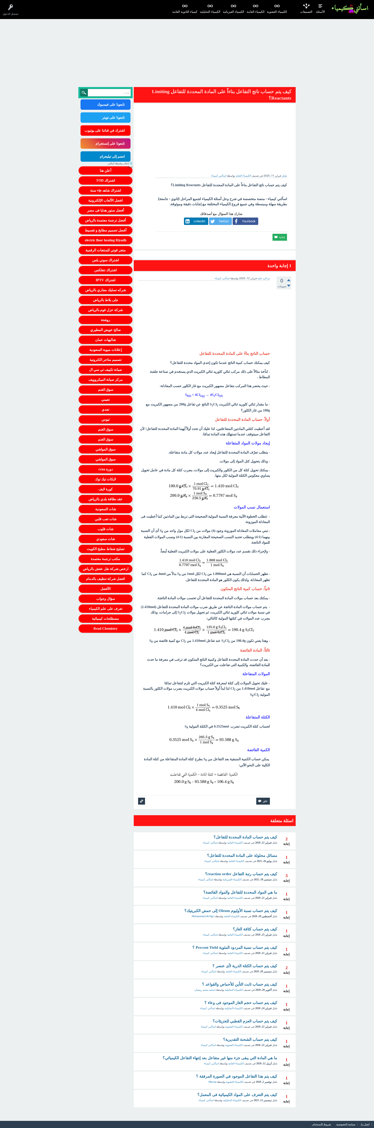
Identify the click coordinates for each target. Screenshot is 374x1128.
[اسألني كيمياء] (350, 8)
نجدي (105, 409)
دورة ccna (105, 469)
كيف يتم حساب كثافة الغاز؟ (255, 929)
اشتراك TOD (105, 180)
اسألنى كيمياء (210, 842)
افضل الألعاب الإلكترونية (105, 200)
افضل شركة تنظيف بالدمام (105, 579)
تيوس (106, 419)
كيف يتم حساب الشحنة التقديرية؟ (250, 1039)
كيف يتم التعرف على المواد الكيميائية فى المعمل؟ (237, 1094)
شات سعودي (105, 539)
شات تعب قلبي (105, 519)
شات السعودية (105, 509)
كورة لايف (105, 489)
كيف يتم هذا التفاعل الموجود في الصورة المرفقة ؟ (236, 1076)
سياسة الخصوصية (345, 1124)
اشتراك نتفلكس (105, 270)
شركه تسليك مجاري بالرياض (105, 290)
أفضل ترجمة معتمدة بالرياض (105, 220)
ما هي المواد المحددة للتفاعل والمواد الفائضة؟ (240, 892)
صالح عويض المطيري (105, 330)
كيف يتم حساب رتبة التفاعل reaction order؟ (241, 874)
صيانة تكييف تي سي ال (105, 369)
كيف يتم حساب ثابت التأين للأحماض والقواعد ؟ (239, 984)
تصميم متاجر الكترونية (105, 359)
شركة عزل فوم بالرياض (105, 310)
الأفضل (105, 589)
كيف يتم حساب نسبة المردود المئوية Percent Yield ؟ (234, 947)
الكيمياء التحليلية (210, 11)
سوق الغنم (105, 389)
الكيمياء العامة (255, 11)
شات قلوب (105, 529)
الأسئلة (320, 11)
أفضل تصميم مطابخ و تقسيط (105, 230)
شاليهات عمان (105, 340)
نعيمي (105, 399)
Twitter (224, 221)
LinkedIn (199, 221)
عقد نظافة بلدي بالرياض (106, 499)
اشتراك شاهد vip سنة (105, 190)
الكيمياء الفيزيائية (233, 11)
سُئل (284, 175)
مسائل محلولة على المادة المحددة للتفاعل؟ (242, 855)
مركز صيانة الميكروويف (106, 379)
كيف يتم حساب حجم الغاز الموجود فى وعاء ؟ (241, 1003)
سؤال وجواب (105, 598)
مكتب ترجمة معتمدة (105, 559)
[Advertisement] (187, 51)
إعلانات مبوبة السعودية (105, 350)
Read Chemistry (106, 628)
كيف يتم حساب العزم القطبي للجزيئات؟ (245, 1021)
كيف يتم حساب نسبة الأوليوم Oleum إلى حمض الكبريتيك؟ (230, 911)
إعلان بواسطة (120, 165)
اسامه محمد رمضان (204, 989)
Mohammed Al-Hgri (203, 916)
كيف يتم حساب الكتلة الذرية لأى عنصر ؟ (245, 966)
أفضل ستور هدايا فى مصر (105, 210)
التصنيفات (306, 11)
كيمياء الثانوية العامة (184, 11)
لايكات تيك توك (105, 479)
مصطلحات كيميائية (105, 618)
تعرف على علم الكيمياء (105, 608)
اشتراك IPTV (105, 280)
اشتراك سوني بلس (105, 260)
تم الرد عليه (264, 278)
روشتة (105, 320)
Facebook (248, 221)
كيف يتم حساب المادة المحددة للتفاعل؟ (245, 837)
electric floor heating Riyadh (105, 240)
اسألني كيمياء (210, 897)
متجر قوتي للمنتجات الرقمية (105, 250)
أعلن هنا (105, 170)
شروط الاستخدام (322, 1124)
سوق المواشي (105, 449)
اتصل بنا (365, 1124)
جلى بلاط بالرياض (105, 300)
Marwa (212, 1081)
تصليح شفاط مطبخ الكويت (105, 549)
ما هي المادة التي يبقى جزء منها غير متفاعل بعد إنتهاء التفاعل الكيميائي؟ (220, 1058)
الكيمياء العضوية (277, 11)
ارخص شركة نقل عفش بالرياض (105, 569)
